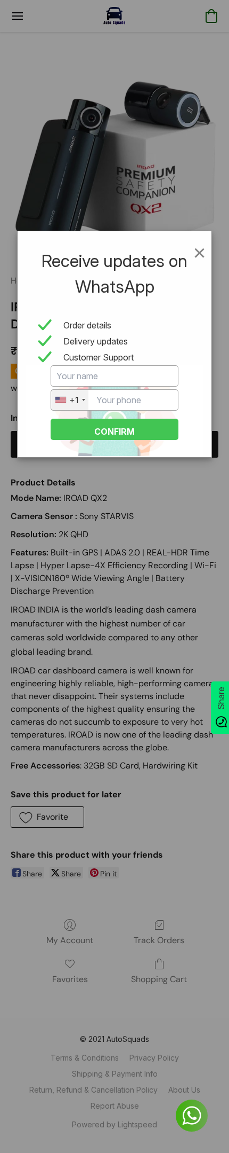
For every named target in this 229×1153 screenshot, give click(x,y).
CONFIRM (114, 431)
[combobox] (69, 400)
